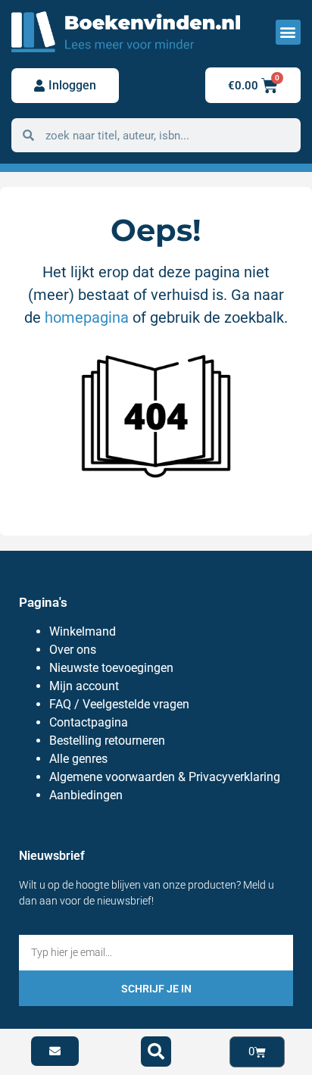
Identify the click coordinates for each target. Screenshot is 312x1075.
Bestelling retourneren (107, 740)
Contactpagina (88, 722)
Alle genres (78, 759)
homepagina (87, 317)
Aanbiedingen (86, 795)
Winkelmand (82, 631)
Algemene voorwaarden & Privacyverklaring (164, 777)
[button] (288, 32)
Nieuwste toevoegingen (111, 668)
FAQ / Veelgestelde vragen (119, 704)
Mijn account (84, 686)
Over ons (72, 649)
